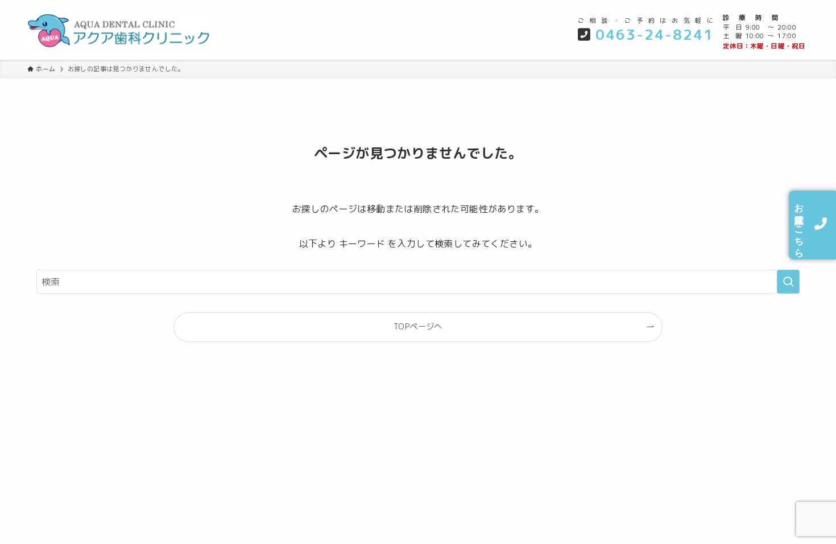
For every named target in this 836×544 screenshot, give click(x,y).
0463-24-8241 (654, 34)
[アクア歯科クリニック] (144, 31)
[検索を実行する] (788, 282)
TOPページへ (418, 326)
